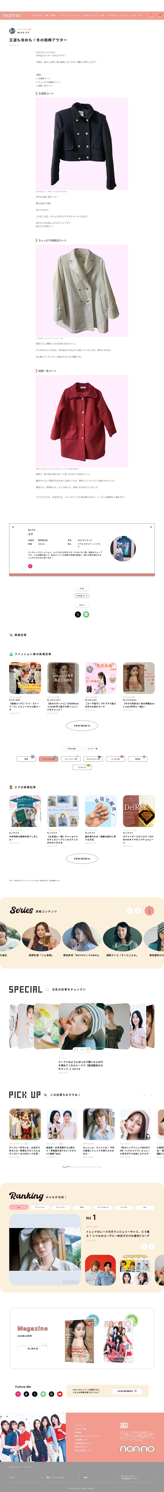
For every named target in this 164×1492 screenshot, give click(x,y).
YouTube (60, 1394)
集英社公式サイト (81, 1447)
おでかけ (124, 15)
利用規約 (78, 1432)
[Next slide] (138, 911)
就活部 (137, 759)
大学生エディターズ (91, 15)
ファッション (64, 15)
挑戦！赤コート (45, 85)
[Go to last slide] (129, 911)
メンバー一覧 (93, 748)
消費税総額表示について (84, 1443)
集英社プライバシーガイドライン (87, 1436)
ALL (19, 1207)
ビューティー (76, 15)
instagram (18, 1394)
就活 (102, 15)
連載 (47, 15)
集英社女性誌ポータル (83, 1450)
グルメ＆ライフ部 (93, 759)
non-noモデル (37, 15)
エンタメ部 (115, 759)
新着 (26, 759)
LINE (86, 614)
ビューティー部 (71, 759)
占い (141, 15)
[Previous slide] (76, 1049)
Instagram (30, 566)
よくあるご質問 (80, 1429)
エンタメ (133, 15)
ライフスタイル (112, 15)
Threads (51, 1394)
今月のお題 (71, 748)
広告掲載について (81, 1439)
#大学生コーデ (82, 596)
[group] (45, 1250)
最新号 (53, 15)
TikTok (26, 1394)
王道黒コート (44, 78)
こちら (140, 1440)
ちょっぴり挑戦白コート (49, 82)
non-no (137, 1449)
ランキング (82, 767)
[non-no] (12, 15)
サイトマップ (80, 1425)
